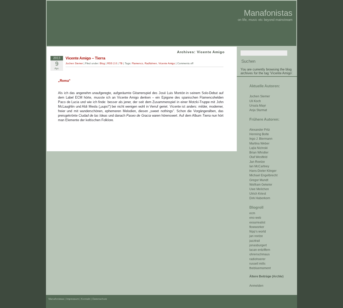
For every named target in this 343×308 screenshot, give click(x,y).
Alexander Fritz (259, 129)
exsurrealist (257, 222)
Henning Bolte (259, 134)
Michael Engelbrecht (263, 175)
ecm (252, 213)
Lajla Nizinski (258, 148)
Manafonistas (268, 13)
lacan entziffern (259, 250)
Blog (102, 63)
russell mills (257, 263)
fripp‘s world (257, 231)
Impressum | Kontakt (78, 298)
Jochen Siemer (259, 96)
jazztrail (254, 241)
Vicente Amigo (166, 63)
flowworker (256, 227)
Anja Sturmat (258, 110)
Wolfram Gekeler (260, 184)
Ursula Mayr (257, 105)
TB (121, 63)
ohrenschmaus (259, 254)
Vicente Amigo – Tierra (85, 58)
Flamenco (137, 63)
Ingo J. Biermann (260, 138)
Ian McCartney (259, 166)
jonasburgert (258, 245)
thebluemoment (260, 268)
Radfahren (151, 63)
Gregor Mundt (258, 180)
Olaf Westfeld (258, 157)
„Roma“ (64, 81)
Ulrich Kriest (257, 193)
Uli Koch (255, 101)
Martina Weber (259, 143)
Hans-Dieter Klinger (262, 171)
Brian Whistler (258, 152)
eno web (255, 217)
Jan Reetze (257, 162)
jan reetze (256, 236)
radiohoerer (257, 259)
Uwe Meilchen (259, 189)
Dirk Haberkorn (259, 198)
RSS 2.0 (112, 63)
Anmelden (256, 285)
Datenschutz (99, 298)
